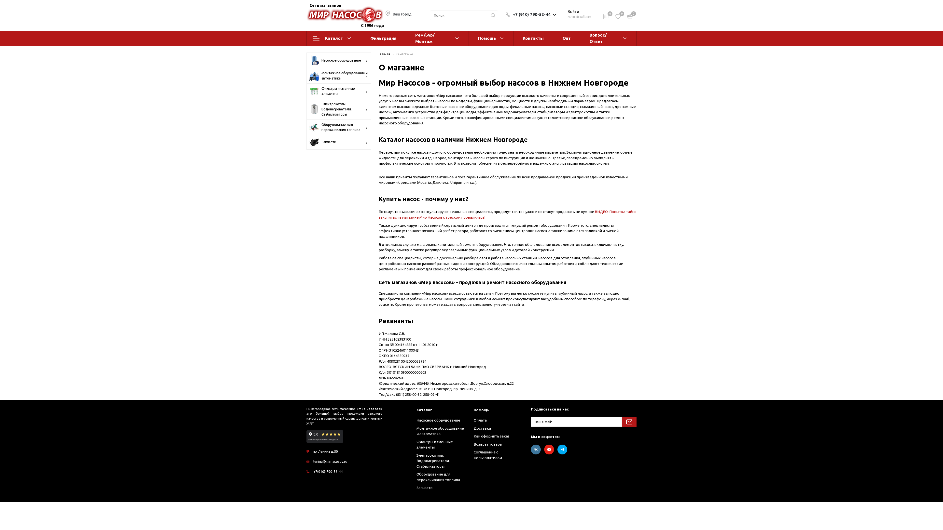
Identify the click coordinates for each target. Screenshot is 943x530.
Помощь (487, 38)
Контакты (533, 38)
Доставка (482, 428)
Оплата (480, 420)
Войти (573, 11)
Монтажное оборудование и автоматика (344, 75)
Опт (567, 38)
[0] (630, 17)
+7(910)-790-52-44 (328, 472)
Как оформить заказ (492, 436)
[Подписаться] (629, 422)
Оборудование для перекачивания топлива (340, 127)
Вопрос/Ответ (598, 38)
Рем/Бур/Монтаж (424, 38)
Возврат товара (488, 444)
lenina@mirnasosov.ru (330, 462)
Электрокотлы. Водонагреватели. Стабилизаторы (336, 109)
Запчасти (328, 142)
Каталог (334, 38)
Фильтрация (383, 38)
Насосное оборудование (341, 60)
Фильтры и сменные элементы (338, 91)
